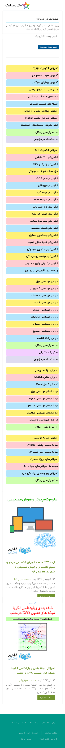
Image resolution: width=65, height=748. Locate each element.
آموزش (46, 370)
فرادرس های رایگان (48, 739)
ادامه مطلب (46, 596)
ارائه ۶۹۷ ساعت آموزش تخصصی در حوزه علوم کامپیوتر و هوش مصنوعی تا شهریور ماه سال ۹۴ (30, 567)
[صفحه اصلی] (18, 5)
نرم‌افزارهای (44, 391)
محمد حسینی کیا (22, 579)
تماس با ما (26, 739)
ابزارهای (43, 420)
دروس (47, 281)
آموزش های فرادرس (28, 733)
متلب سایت (51, 733)
